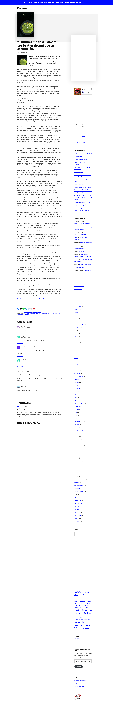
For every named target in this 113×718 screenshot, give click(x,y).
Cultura (26, 312)
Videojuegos (77, 515)
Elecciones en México (80, 680)
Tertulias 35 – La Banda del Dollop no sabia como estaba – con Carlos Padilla (83, 197)
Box (75, 330)
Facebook (76, 379)
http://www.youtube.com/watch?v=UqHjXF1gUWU (31, 298)
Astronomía (77, 321)
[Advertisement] (83, 57)
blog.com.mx (22, 8)
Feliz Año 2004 (81, 267)
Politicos (76, 616)
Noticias (76, 436)
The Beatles (26, 314)
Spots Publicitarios (79, 485)
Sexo (75, 476)
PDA (75, 442)
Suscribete (78, 666)
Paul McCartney (56, 313)
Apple (75, 318)
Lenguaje (76, 424)
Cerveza (76, 333)
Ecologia (76, 364)
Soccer (88, 619)
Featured (30, 312)
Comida (76, 343)
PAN (75, 613)
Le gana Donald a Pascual (85, 264)
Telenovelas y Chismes (80, 686)
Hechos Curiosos (78, 403)
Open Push (77, 439)
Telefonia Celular (79, 491)
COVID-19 (77, 346)
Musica (39, 312)
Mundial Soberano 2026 (80, 159)
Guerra (76, 400)
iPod (75, 418)
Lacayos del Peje (78, 421)
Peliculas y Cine (78, 445)
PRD (81, 616)
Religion (76, 464)
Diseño (76, 358)
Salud (79, 617)
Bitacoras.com (21, 406)
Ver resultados (83, 140)
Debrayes (76, 352)
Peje (79, 613)
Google (76, 397)
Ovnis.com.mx (78, 289)
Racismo (76, 458)
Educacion (77, 370)
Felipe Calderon (79, 601)
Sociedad (76, 482)
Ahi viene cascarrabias (84, 275)
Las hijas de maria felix (80, 234)
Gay (75, 394)
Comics (76, 340)
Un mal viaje (77, 500)
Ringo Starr (20, 314)
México (84, 610)
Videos (76, 518)
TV (75, 494)
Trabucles (81, 251)
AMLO (77, 592)
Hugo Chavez (89, 603)
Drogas (76, 361)
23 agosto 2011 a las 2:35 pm (26, 361)
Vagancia (76, 509)
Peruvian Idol (77, 448)
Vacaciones (77, 506)
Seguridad (77, 470)
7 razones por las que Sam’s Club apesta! (82, 223)
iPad (75, 412)
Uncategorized (78, 503)
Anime (76, 312)
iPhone (76, 415)
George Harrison (30, 313)
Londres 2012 (78, 427)
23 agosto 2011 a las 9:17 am (26, 337)
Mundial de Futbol (79, 430)
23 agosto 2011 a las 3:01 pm (26, 371)
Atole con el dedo (78, 324)
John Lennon (37, 313)
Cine (75, 336)
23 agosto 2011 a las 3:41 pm (26, 387)
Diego (75, 237)
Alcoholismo (77, 306)
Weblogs (76, 521)
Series (76, 473)
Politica (76, 455)
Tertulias (86, 625)
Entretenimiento (78, 376)
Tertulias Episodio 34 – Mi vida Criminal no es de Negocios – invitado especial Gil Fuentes (82, 204)
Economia (77, 367)
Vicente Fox (77, 512)
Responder (20, 332)
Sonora (85, 622)
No (77, 133)
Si (77, 130)
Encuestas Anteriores (79, 142)
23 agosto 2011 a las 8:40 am (26, 327)
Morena (78, 607)
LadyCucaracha (78, 184)
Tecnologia (77, 488)
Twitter (76, 497)
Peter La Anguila (78, 172)
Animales (76, 309)
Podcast (76, 452)
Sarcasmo (77, 467)
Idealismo (77, 406)
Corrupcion (80, 595)
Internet (35, 312)
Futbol (76, 391)
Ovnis (75, 683)
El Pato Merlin (78, 156)
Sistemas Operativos (79, 479)
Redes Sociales (78, 461)
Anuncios (76, 315)
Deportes (76, 355)
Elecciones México (79, 286)
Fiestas (76, 385)
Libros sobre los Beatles (47, 313)
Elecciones (86, 597)
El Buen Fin (77, 373)
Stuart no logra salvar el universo (83, 153)
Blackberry (77, 327)
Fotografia (77, 388)
